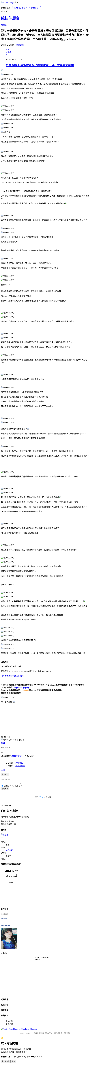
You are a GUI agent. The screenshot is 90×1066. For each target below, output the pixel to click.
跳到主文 (4, 25)
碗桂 (3, 743)
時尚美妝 (20, 45)
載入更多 (5, 774)
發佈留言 (5, 789)
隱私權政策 (58, 1033)
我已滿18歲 (6, 1061)
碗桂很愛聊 (4, 918)
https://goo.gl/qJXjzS (22, 688)
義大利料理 (20, 766)
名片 (7, 55)
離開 (13, 1061)
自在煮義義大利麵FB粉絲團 (12, 676)
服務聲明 (67, 1033)
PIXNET (27, 1033)
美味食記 (19, 763)
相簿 (7, 49)
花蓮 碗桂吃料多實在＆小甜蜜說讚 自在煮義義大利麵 (40, 65)
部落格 (8, 52)
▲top (3, 770)
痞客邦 (14, 756)
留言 (19, 756)
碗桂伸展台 (10, 18)
